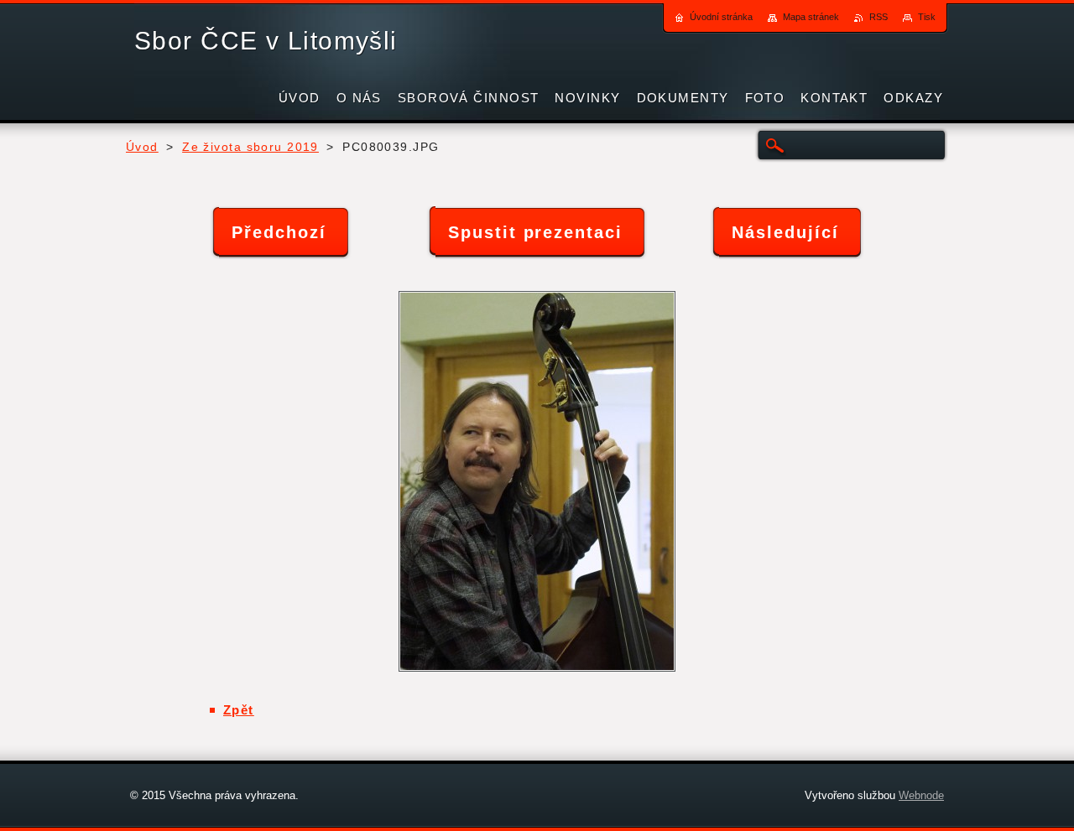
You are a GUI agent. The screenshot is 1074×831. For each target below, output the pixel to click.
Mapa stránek (811, 17)
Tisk (927, 17)
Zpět (238, 710)
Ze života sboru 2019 (250, 147)
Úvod (142, 147)
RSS (878, 17)
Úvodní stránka (721, 17)
